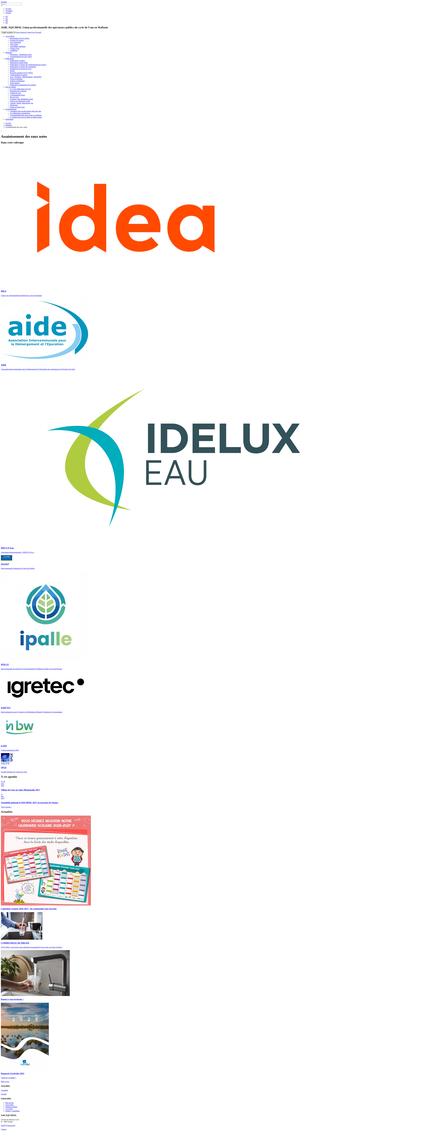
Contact (3, 1129)
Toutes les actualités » (8, 1078)
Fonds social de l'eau (17, 107)
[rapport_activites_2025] (25, 1036)
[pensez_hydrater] (21, 926)
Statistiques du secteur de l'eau (20, 69)
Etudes (12, 71)
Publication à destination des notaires (23, 85)
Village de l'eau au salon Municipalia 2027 (20, 790)
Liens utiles (14, 44)
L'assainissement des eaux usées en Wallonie (26, 115)
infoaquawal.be (8, 1125)
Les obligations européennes (20, 113)
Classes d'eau (14, 48)
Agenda (8, 13)
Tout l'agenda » (6, 807)
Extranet (4, 2)
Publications (9, 59)
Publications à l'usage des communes (23, 67)
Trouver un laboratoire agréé (20, 101)
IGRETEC (6, 708)
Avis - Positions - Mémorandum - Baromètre (25, 77)
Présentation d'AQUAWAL (19, 38)
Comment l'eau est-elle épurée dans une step (25, 111)
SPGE (4, 767)
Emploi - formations (12, 1111)
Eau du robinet (10, 87)
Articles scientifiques (17, 81)
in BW (4, 746)
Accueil (8, 9)
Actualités (8, 11)
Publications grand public (19, 63)
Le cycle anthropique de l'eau (20, 89)
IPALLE (5, 664)
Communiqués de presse (18, 75)
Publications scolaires (17, 61)
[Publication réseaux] (46, 860)
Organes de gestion (17, 40)
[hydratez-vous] (35, 973)
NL (6, 19)
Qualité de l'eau (15, 93)
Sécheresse (14, 105)
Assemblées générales (17, 46)
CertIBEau (14, 50)
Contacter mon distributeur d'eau (21, 99)
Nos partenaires (15, 42)
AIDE (3, 365)
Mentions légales (11, 1107)
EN (6, 23)
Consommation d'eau (17, 95)
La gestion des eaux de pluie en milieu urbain (26, 117)
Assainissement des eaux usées (21, 57)
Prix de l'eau (14, 97)
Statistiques (9, 119)
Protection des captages (18, 91)
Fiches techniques (16, 79)
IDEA (3, 291)
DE (6, 21)
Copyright (9, 1109)
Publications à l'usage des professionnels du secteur (28, 65)
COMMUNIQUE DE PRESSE (15, 943)
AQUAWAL (10, 36)
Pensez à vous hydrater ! (12, 999)
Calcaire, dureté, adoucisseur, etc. (22, 103)
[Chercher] (2, 5)
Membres (8, 52)
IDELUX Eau (7, 548)
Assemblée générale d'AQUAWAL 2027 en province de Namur (29, 802)
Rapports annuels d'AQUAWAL (21, 73)
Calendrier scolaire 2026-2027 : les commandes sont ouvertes (29, 909)
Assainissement (10, 109)
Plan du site (9, 1103)
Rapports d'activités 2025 (12, 1073)
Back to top (5, 1082)
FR (6, 17)
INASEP (5, 564)
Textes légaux (15, 83)
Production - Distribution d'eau (21, 55)
